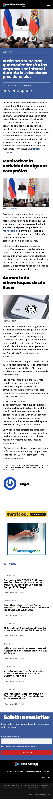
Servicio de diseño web (33, 772)
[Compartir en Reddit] (18, 91)
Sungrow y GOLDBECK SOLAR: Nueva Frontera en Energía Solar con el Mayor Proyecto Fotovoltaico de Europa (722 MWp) (25, 583)
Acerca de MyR (45, 778)
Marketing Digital (10, 601)
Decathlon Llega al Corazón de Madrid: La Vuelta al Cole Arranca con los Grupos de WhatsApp (26, 607)
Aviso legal (30, 794)
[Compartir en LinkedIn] (13, 91)
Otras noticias (9, 576)
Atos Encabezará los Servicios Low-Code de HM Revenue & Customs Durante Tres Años (25, 673)
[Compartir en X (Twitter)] (9, 91)
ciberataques (10, 339)
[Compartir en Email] (27, 91)
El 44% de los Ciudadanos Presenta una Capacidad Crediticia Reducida (25, 629)
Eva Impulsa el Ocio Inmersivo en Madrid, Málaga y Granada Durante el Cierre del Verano (25, 696)
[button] (48, 5)
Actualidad (7, 52)
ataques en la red (15, 465)
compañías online (31, 465)
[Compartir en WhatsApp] (31, 91)
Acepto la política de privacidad (19, 746)
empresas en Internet (23, 467)
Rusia (12, 470)
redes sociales (11, 230)
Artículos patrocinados (15, 772)
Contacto (47, 772)
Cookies (49, 794)
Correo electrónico (10, 736)
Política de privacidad (40, 794)
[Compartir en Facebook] (5, 91)
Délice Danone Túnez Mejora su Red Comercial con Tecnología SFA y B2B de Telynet (25, 651)
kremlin (13, 208)
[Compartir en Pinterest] (22, 91)
